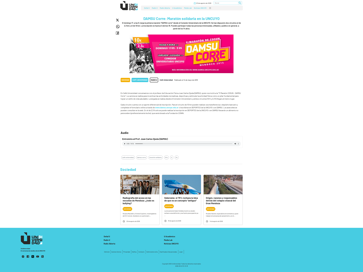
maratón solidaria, (155, 157)
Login (181, 252)
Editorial (106, 252)
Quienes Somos (116, 252)
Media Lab (188, 8)
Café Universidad (139, 80)
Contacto (141, 252)
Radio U (155, 8)
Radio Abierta (165, 8)
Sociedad (125, 80)
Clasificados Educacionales (168, 252)
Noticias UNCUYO (200, 8)
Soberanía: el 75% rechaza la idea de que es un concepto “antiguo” (181, 199)
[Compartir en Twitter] (118, 20)
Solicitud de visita (152, 252)
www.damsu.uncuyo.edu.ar (166, 107)
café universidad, (128, 157)
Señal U (147, 8)
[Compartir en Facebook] (118, 33)
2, (171, 157)
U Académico (177, 8)
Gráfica (134, 252)
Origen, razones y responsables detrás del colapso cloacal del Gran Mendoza (221, 201)
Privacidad (126, 252)
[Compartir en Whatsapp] (118, 26)
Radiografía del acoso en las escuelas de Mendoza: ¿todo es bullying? (138, 201)
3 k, (177, 157)
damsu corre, (141, 157)
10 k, (166, 157)
